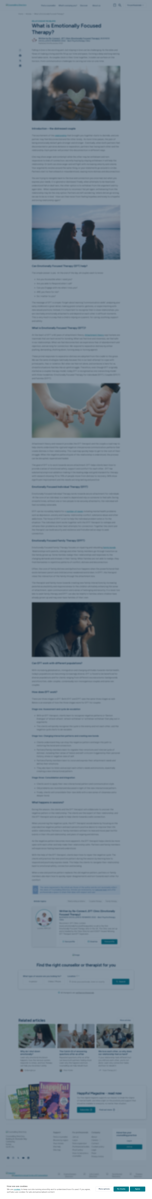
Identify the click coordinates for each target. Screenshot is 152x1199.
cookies (17, 1189)
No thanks (121, 1189)
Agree (137, 1189)
